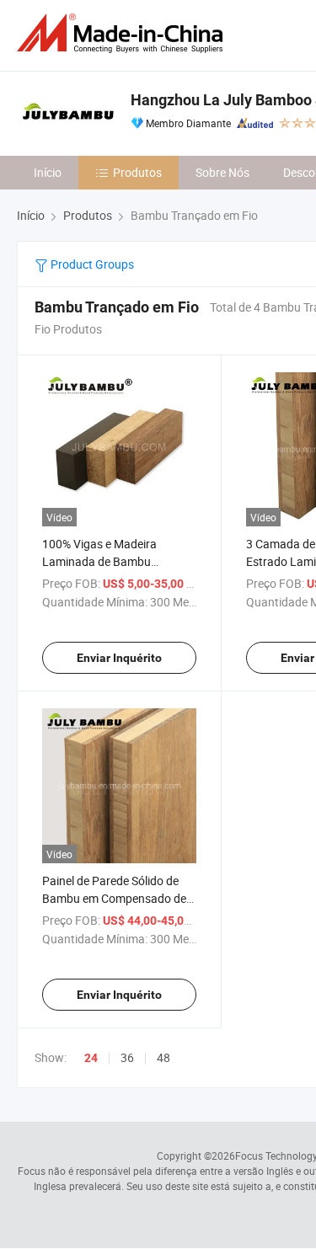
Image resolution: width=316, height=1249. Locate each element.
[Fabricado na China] (123, 33)
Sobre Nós (222, 172)
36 (127, 1057)
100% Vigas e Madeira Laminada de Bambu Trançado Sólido (99, 561)
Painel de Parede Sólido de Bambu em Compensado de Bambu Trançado (114, 898)
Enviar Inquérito (119, 658)
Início (48, 172)
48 (163, 1057)
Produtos (137, 172)
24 (91, 1058)
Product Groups (91, 264)
